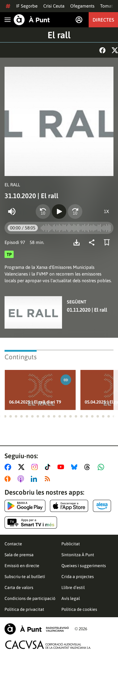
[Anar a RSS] (49, 478)
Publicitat (70, 543)
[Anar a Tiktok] (49, 467)
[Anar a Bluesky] (75, 467)
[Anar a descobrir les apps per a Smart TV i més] (31, 522)
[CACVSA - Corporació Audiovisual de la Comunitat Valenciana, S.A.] (48, 644)
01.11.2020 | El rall (87, 310)
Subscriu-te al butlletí (25, 576)
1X (106, 211)
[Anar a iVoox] (9, 478)
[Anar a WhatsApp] (102, 467)
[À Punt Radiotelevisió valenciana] (37, 629)
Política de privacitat (24, 609)
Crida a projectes (77, 576)
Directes (103, 19)
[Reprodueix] (59, 211)
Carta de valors (19, 587)
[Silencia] (12, 211)
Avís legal (70, 598)
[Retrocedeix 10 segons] (43, 211)
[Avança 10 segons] (75, 211)
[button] (5, 416)
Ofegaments (82, 5)
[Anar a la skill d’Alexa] (102, 506)
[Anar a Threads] (88, 467)
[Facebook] (102, 50)
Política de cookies (79, 609)
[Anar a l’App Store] (69, 506)
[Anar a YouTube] (62, 467)
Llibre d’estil (73, 587)
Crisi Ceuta (53, 5)
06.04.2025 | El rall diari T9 (35, 402)
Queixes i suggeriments (83, 565)
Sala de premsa (19, 554)
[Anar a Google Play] (25, 506)
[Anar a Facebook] (9, 467)
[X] (115, 50)
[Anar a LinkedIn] (35, 478)
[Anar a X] (22, 467)
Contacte (13, 543)
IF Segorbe (27, 5)
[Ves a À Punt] (32, 19)
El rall (59, 35)
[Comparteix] (93, 242)
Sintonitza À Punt (77, 554)
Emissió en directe (22, 565)
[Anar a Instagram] (35, 467)
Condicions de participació (30, 598)
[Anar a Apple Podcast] (22, 478)
